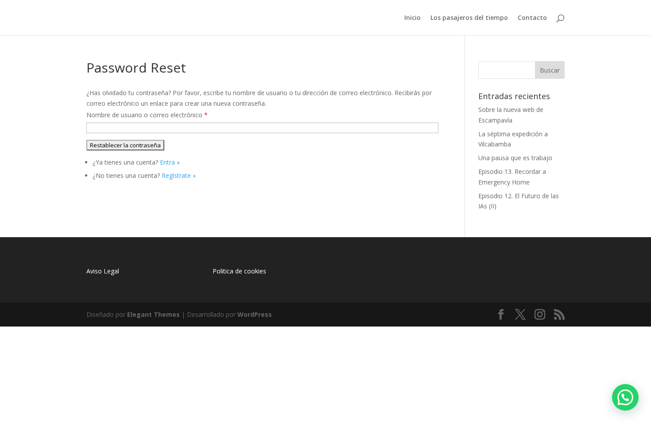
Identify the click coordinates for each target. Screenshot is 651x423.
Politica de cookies (239, 271)
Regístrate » (179, 175)
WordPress (254, 314)
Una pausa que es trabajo (515, 158)
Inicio (412, 18)
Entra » (170, 162)
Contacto (532, 18)
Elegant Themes (153, 314)
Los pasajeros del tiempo (469, 18)
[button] (625, 397)
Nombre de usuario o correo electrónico (147, 115)
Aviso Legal (102, 271)
